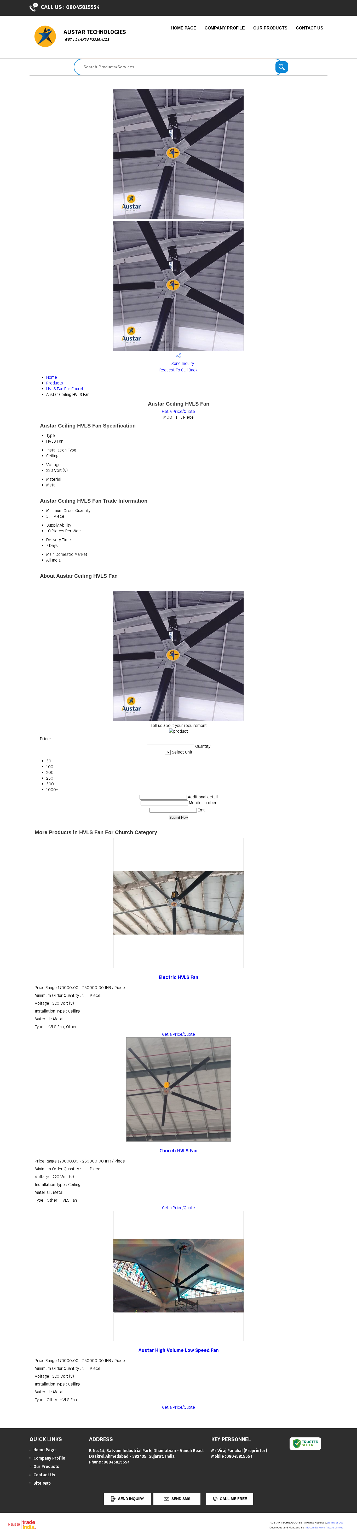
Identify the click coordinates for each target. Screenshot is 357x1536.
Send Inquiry (182, 363)
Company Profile (225, 28)
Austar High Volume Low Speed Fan (179, 1350)
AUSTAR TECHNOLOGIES (95, 35)
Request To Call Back (178, 370)
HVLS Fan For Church (65, 388)
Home (51, 377)
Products (54, 383)
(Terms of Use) (335, 1522)
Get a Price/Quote (178, 411)
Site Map (42, 1483)
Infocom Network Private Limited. (324, 1527)
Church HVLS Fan (178, 1151)
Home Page (183, 28)
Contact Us (309, 28)
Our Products (270, 28)
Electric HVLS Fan (178, 977)
